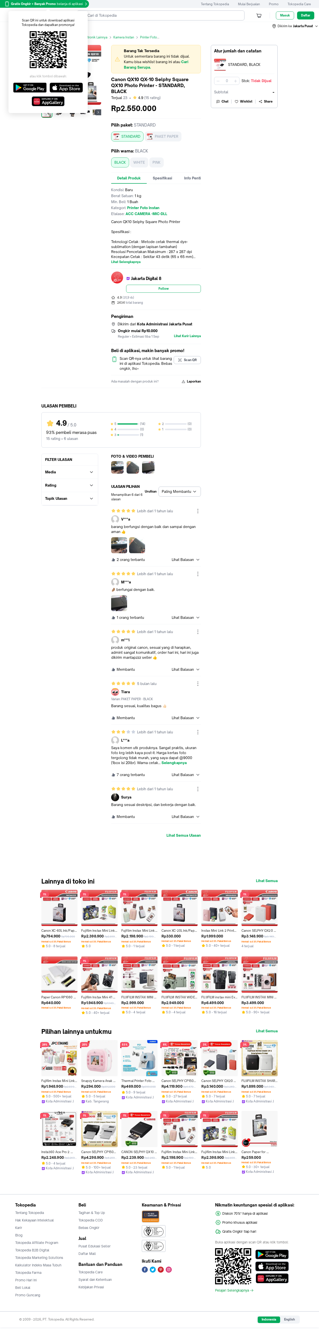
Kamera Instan (123, 37)
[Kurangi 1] (218, 81)
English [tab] (289, 1319)
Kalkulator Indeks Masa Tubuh (38, 1265)
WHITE (139, 162)
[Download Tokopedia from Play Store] (272, 1254)
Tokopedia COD (91, 1220)
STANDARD (130, 136)
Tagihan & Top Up (92, 1213)
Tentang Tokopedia (215, 4)
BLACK (120, 162)
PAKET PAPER (166, 136)
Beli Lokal (22, 1288)
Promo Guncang (27, 1295)
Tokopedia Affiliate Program (36, 1243)
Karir (18, 1228)
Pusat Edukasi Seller (95, 1246)
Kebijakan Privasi (91, 1287)
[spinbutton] (227, 80)
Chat (225, 101)
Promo (274, 4)
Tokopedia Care (299, 4)
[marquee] (156, 59)
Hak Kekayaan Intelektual (34, 1220)
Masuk (285, 15)
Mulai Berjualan (249, 4)
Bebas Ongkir (89, 1228)
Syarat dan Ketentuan (95, 1280)
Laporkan (194, 381)
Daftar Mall (87, 1254)
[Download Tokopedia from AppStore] (272, 1266)
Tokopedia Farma (28, 1273)
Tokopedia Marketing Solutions (39, 1258)
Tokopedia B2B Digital (32, 1250)
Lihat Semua (267, 881)
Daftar (305, 15)
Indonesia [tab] (269, 1319)
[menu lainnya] (198, 511)
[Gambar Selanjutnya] (98, 112)
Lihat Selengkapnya (126, 262)
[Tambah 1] (236, 81)
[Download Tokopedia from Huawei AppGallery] (272, 1278)
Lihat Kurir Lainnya (187, 336)
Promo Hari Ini (26, 1280)
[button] (295, 26)
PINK (156, 162)
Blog (18, 1235)
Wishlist (246, 101)
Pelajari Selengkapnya (232, 1290)
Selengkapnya (174, 763)
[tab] (129, 178)
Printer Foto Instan (153, 37)
